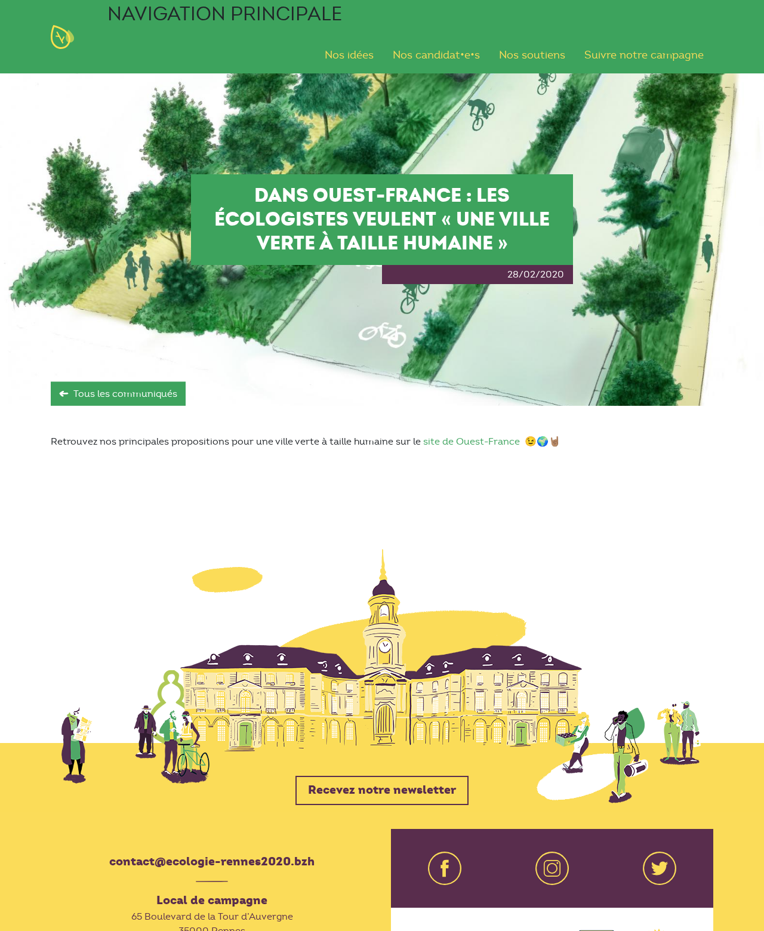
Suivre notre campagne (644, 55)
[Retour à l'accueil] (70, 37)
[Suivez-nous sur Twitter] (659, 868)
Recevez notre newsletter (382, 790)
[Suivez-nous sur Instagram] (552, 868)
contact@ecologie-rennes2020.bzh (212, 862)
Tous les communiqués (125, 394)
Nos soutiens (532, 55)
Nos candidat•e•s (436, 55)
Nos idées (349, 55)
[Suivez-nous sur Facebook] (445, 868)
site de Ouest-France (472, 441)
